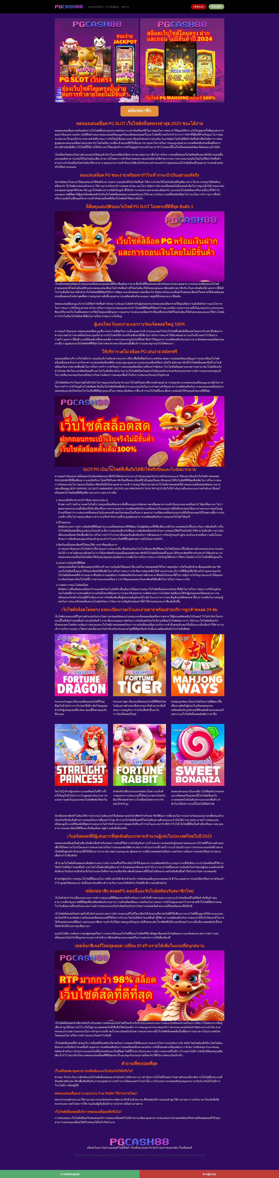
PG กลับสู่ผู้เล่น (112, 6)
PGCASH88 (61, 480)
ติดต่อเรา (188, 1155)
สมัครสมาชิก (139, 111)
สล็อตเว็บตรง (81, 1155)
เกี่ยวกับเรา (147, 1155)
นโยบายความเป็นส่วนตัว (125, 1155)
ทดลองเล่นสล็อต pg (89, 331)
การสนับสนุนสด (70, 1174)
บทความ (125, 6)
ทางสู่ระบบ (209, 1174)
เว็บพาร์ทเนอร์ (173, 1155)
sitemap (159, 1155)
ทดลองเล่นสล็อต (95, 6)
